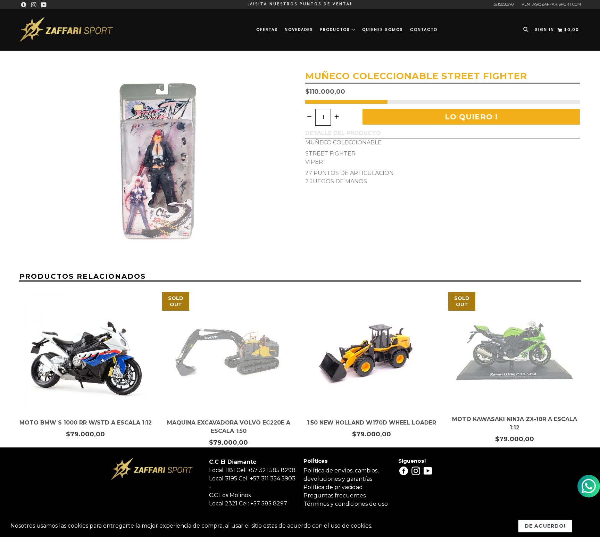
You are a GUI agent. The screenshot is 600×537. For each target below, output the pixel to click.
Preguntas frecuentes (334, 495)
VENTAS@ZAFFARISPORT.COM (551, 4)
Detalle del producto (343, 133)
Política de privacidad (333, 487)
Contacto (424, 29)
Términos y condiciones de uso (345, 504)
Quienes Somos (382, 29)
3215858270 (503, 4)
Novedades (299, 29)
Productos (336, 29)
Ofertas (267, 29)
